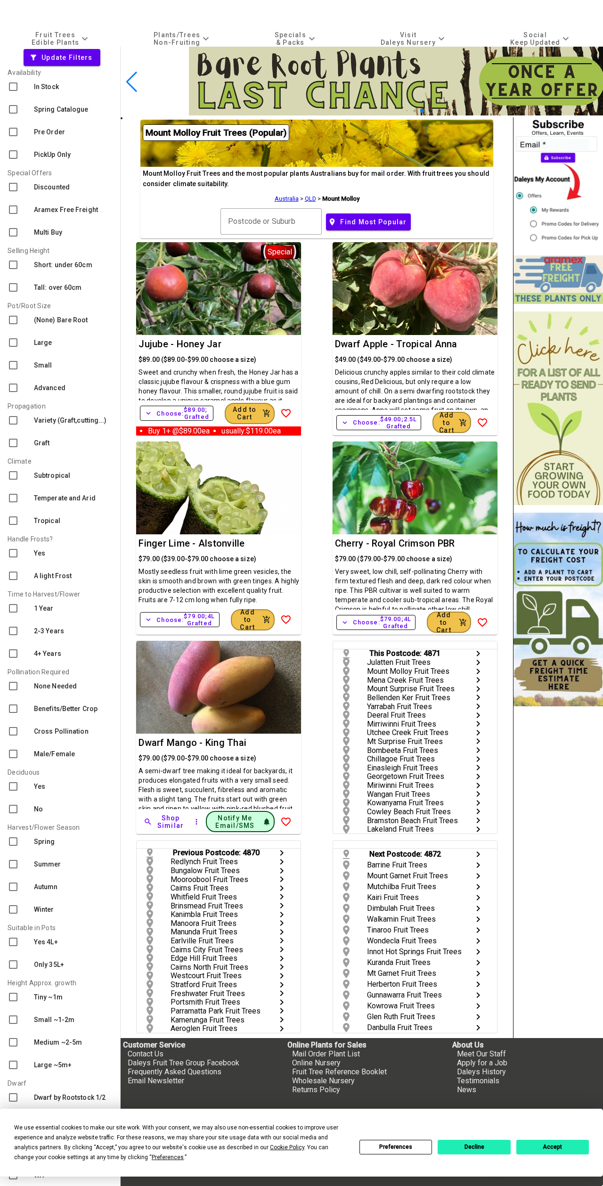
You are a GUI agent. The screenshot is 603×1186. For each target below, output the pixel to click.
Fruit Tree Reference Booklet (339, 1071)
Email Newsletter (156, 1080)
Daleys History (481, 1071)
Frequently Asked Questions (174, 1071)
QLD (310, 198)
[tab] (61, 38)
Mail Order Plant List (326, 1053)
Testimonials (478, 1080)
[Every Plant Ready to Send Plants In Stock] (558, 408)
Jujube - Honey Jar (180, 344)
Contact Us (145, 1053)
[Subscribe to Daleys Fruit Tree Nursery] (558, 182)
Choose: (176, 413)
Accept (552, 1147)
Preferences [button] (168, 1157)
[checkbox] (60, 86)
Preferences (395, 1147)
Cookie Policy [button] (287, 1147)
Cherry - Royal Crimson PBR (395, 543)
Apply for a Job (482, 1062)
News (466, 1089)
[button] (407, 111)
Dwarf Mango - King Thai (192, 742)
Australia (287, 198)
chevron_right (478, 653)
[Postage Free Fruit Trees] (558, 279)
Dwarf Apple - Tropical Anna (396, 344)
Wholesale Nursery (323, 1080)
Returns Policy (316, 1089)
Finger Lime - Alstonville (191, 543)
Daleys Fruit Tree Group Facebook (183, 1062)
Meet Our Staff (481, 1053)
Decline (474, 1147)
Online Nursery (316, 1062)
